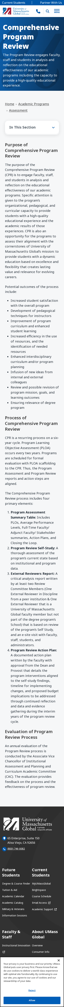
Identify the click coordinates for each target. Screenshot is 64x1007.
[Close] (58, 960)
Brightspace (39, 890)
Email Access (41, 902)
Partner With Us (51, 3)
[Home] (16, 11)
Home (9, 104)
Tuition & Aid (9, 890)
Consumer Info (40, 951)
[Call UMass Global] (38, 11)
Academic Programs (33, 104)
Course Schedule (41, 896)
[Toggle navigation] (57, 11)
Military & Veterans (13, 909)
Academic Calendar (13, 896)
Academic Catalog (12, 902)
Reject (32, 990)
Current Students (13, 3)
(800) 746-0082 (16, 848)
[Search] (48, 11)
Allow (32, 1000)
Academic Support (44, 909)
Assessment (18, 110)
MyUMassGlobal (41, 883)
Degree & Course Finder (16, 883)
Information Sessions (14, 915)
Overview (37, 945)
